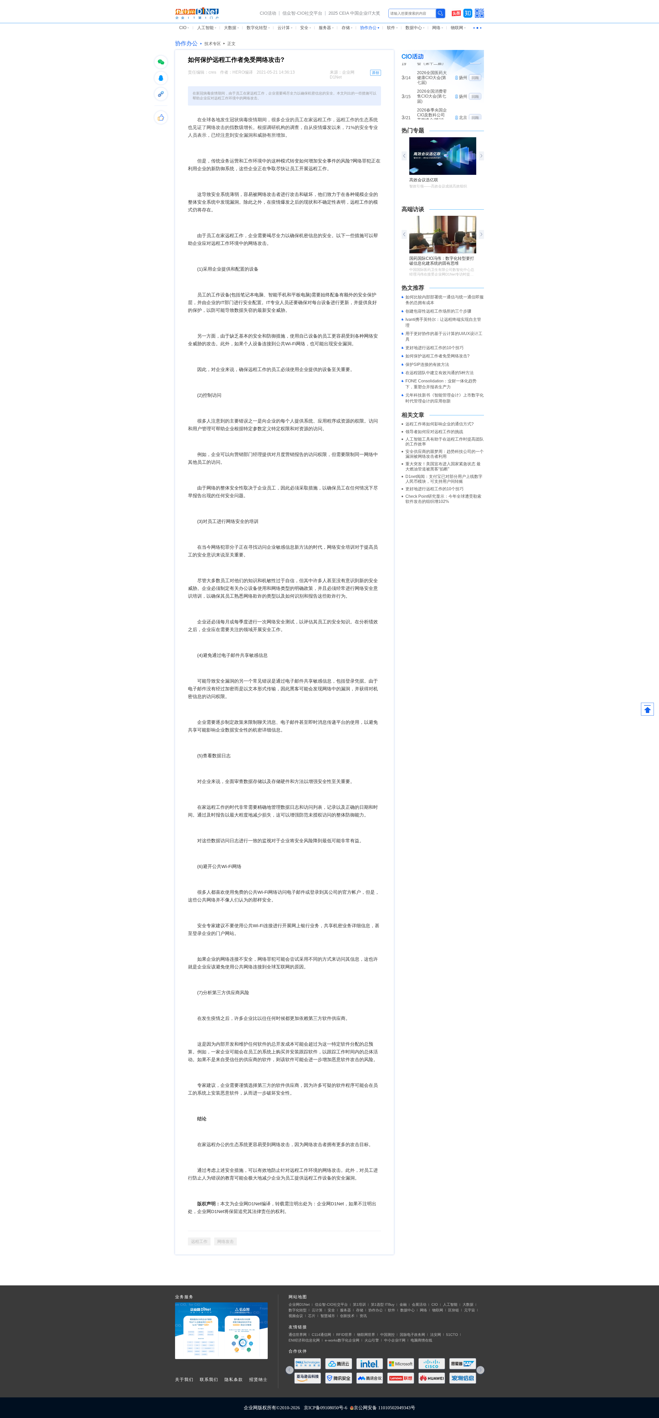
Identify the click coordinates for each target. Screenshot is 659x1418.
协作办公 (368, 27)
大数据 (230, 27)
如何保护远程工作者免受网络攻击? (437, 356)
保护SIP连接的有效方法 (427, 364)
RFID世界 (344, 1335)
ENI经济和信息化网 (304, 1340)
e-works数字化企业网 (342, 1340)
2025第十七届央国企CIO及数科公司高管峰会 (432, 115)
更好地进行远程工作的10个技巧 (434, 348)
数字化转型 (257, 27)
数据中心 (413, 27)
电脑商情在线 (421, 1340)
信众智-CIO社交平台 (302, 13)
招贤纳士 (258, 1379)
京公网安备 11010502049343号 (384, 1407)
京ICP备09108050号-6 (325, 1407)
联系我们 (209, 1379)
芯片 (311, 1316)
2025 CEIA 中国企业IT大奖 (354, 13)
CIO (182, 27)
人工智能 (205, 27)
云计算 (284, 27)
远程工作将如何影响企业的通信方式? (439, 424)
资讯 (363, 1316)
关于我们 (184, 1379)
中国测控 (387, 1335)
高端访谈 (413, 209)
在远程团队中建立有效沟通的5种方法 (439, 373)
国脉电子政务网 (412, 1335)
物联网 (457, 27)
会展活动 (419, 1304)
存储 (346, 27)
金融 (403, 1304)
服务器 (325, 27)
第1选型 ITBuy (382, 1304)
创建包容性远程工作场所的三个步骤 (438, 311)
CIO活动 (268, 13)
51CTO (452, 1335)
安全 (304, 27)
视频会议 (296, 1316)
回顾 (475, 73)
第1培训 (359, 1304)
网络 (436, 27)
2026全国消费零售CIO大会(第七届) (432, 72)
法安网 (435, 1335)
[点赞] (160, 117)
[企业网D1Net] (197, 13)
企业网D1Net (299, 1304)
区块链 (453, 1310)
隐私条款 (233, 1379)
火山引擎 (372, 1340)
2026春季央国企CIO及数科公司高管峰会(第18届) (432, 94)
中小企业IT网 (394, 1340)
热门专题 (413, 130)
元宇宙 (469, 1310)
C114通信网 (321, 1335)
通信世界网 (298, 1335)
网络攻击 (225, 1241)
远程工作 (199, 1241)
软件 (391, 27)
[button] (481, 155)
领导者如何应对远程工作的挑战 (434, 431)
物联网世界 (366, 1335)
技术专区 (212, 43)
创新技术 (347, 1316)
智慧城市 (327, 1316)
